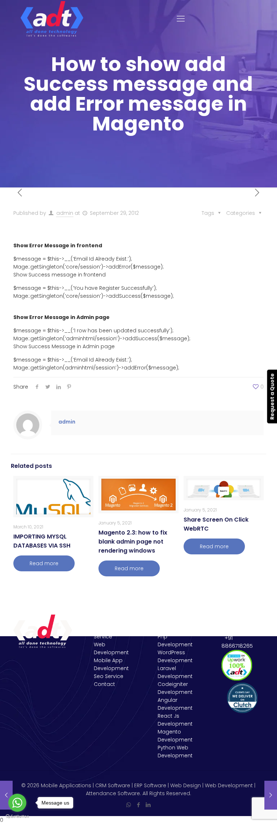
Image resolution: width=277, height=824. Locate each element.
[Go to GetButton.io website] (17, 816)
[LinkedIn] (148, 805)
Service (103, 636)
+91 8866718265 (237, 642)
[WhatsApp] (128, 805)
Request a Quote (272, 396)
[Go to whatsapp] (17, 803)
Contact (104, 684)
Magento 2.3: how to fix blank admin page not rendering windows (132, 541)
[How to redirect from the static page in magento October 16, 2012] (270, 795)
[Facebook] (138, 805)
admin (64, 213)
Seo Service (108, 676)
